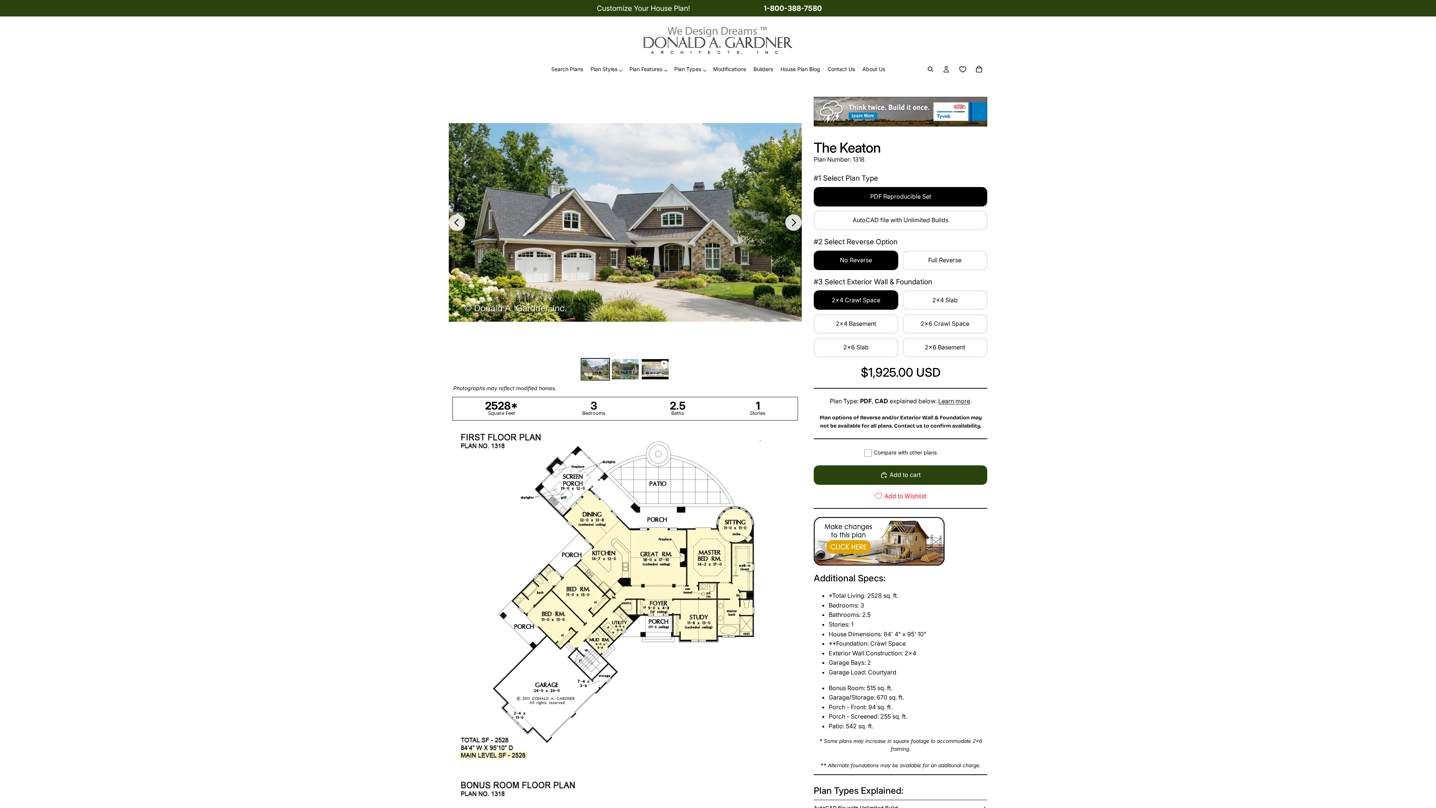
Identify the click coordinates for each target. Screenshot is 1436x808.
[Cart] (979, 69)
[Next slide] (793, 222)
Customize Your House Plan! (643, 8)
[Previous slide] (457, 222)
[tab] (595, 369)
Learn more (954, 401)
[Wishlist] (962, 69)
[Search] (930, 69)
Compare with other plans (905, 452)
